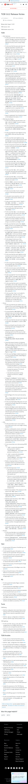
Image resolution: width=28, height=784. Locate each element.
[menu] (2, 4)
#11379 (20, 59)
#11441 (21, 204)
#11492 (18, 467)
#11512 (6, 113)
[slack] (16, 768)
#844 (4, 649)
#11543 (20, 92)
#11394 (14, 291)
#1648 (15, 597)
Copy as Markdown (19, 18)
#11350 (7, 340)
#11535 (10, 102)
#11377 (6, 84)
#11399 (9, 465)
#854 (12, 662)
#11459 (15, 71)
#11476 (23, 215)
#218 (23, 627)
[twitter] (8, 768)
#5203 (10, 558)
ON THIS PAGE (13, 8)
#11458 (19, 491)
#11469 (22, 221)
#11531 (20, 382)
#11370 (13, 328)
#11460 (11, 199)
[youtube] (22, 768)
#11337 (6, 174)
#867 (8, 678)
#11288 (25, 142)
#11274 (21, 433)
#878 (4, 694)
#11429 (11, 188)
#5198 (24, 552)
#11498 (16, 413)
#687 (4, 614)
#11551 (20, 459)
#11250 (13, 309)
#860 (10, 673)
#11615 (19, 266)
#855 (25, 665)
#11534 (22, 252)
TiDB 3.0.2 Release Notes (7, 703)
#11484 (20, 506)
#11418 (20, 185)
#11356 (23, 237)
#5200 (10, 565)
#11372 (11, 335)
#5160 (11, 549)
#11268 (15, 281)
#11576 (21, 301)
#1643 (23, 600)
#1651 (19, 591)
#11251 (19, 159)
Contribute (5, 18)
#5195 (6, 569)
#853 (4, 658)
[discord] (19, 768)
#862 (24, 675)
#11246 (7, 135)
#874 (4, 684)
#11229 (10, 317)
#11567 (6, 392)
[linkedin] (11, 768)
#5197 (11, 576)
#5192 (20, 572)
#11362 (18, 54)
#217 (26, 632)
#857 (12, 669)
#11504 (11, 228)
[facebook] (14, 768)
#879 (4, 690)
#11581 (24, 528)
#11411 (13, 66)
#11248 (16, 123)
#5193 (19, 561)
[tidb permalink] (5, 33)
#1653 (19, 588)
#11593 (22, 108)
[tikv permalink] (5, 544)
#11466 (14, 357)
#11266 (6, 130)
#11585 (13, 420)
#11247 (6, 44)
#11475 (6, 523)
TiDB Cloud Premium (15, 0)
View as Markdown (8, 20)
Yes (4, 715)
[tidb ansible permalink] (11, 635)
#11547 (14, 496)
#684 (23, 618)
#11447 (24, 243)
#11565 (9, 272)
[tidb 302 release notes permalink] (25, 14)
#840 (23, 640)
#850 (20, 654)
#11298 (13, 405)
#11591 (23, 515)
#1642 (10, 584)
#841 (24, 642)
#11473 (13, 209)
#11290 (7, 323)
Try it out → (14, 3)
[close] (25, 774)
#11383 (14, 352)
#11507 (20, 117)
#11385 (6, 194)
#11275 (6, 167)
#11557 (19, 399)
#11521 (20, 364)
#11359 (16, 179)
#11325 (17, 147)
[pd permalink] (4, 579)
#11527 (6, 260)
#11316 (23, 535)
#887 (9, 699)
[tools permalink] (6, 604)
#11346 (13, 442)
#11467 (13, 540)
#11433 (21, 452)
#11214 (10, 427)
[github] (5, 768)
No (9, 715)
